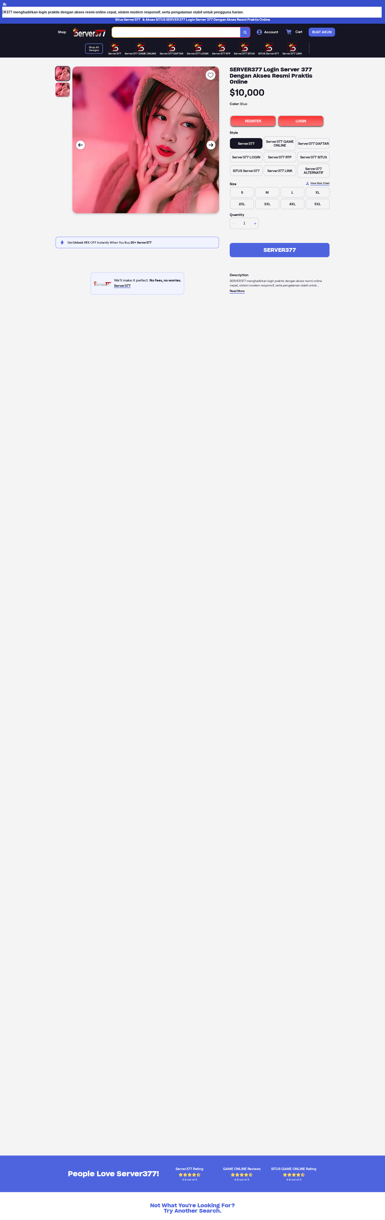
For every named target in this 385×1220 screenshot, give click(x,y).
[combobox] (176, 32)
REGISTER (253, 121)
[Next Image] (211, 145)
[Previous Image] (80, 145)
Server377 (280, 249)
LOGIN (301, 121)
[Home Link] (89, 32)
